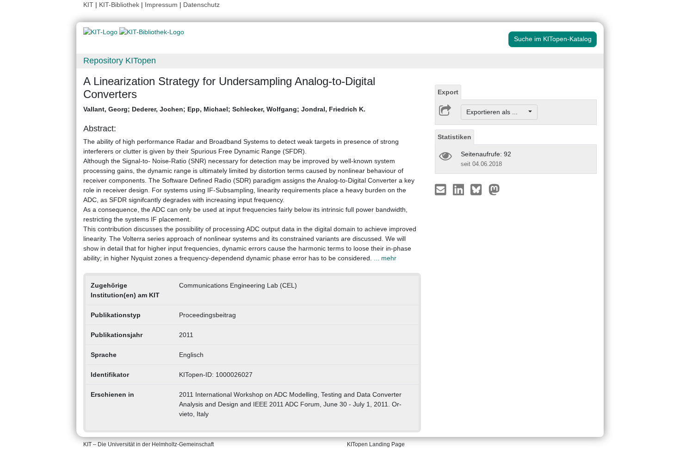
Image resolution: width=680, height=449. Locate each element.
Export (448, 92)
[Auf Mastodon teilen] (494, 189)
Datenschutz (201, 4)
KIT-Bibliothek (120, 4)
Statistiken (454, 137)
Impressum (161, 4)
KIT (88, 4)
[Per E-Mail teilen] (441, 189)
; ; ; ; (224, 109)
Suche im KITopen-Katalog (553, 39)
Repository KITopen (119, 60)
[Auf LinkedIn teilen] (459, 189)
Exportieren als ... (496, 112)
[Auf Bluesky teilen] (478, 189)
